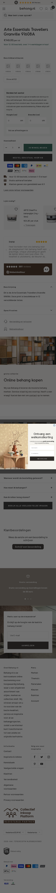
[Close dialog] (54, 425)
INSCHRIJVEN (42, 458)
